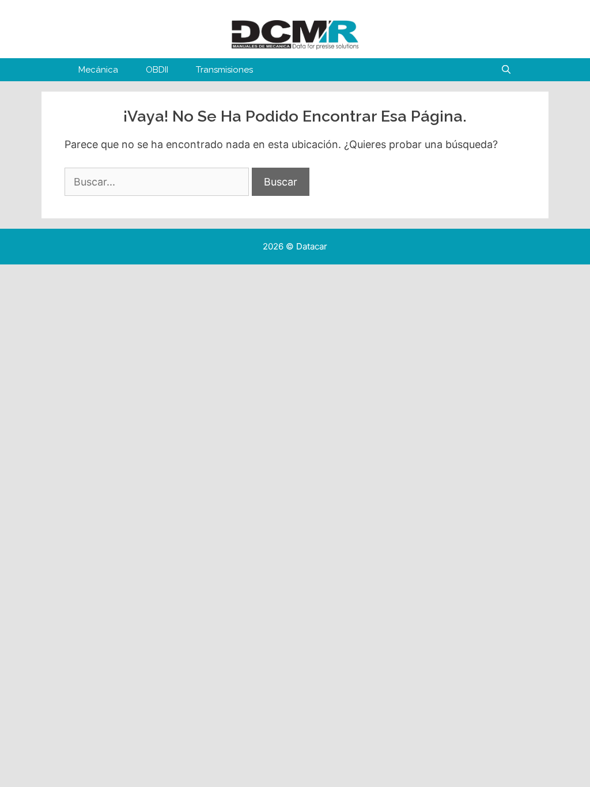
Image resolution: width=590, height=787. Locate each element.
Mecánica (98, 70)
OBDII (157, 70)
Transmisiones (224, 70)
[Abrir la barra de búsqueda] (506, 69)
